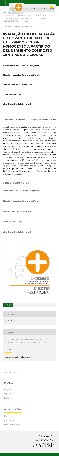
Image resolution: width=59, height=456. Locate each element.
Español (7, 393)
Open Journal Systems (14, 372)
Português (8, 398)
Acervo (14, 12)
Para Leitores (9, 416)
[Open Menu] (2, 3)
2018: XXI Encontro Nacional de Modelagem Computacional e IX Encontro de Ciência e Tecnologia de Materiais (25, 18)
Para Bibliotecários (12, 424)
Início (6, 12)
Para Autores (9, 420)
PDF (8, 305)
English (7, 389)
